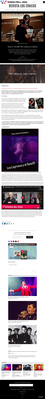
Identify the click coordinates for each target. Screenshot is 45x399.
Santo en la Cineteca (29, 60)
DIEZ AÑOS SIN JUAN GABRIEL (12, 297)
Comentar (33, 271)
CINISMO (9, 345)
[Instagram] (6, 1)
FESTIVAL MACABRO (18, 59)
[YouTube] (5, 3)
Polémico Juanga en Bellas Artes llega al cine (15, 322)
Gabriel (32, 73)
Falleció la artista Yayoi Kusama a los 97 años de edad (38, 375)
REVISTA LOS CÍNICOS (22, 6)
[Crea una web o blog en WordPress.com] (22, 397)
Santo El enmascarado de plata (19, 60)
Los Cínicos (25, 43)
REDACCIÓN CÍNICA (36, 371)
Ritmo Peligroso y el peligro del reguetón (14, 346)
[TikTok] (2, 3)
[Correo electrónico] (24, 387)
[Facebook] (1, 1)
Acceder (38, 10)
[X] (16, 241)
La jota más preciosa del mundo (13, 298)
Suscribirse (29, 237)
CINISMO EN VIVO (20, 43)
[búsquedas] (44, 2)
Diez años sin (16, 73)
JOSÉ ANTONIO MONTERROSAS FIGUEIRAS (23, 297)
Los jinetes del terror (25, 59)
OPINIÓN (12, 345)
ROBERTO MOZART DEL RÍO (17, 345)
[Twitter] (3, 1)
